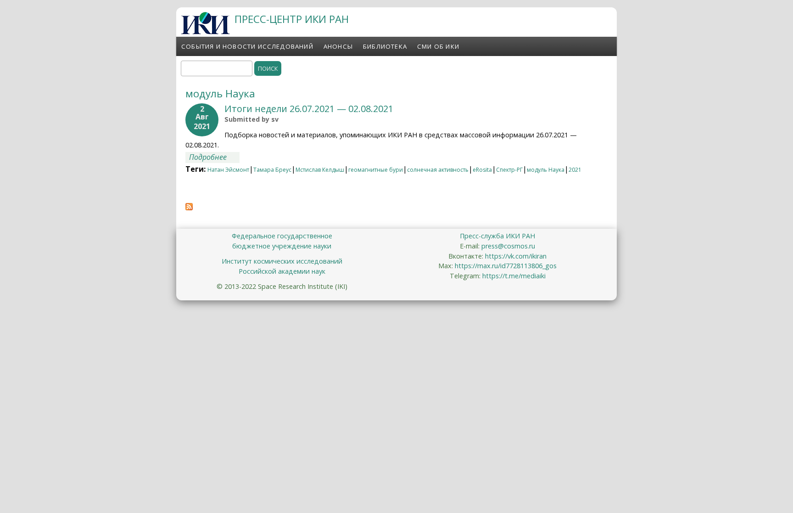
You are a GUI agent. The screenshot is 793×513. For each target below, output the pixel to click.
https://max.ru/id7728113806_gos (506, 265)
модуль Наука (545, 170)
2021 (575, 170)
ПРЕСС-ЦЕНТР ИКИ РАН (292, 19)
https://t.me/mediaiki (514, 275)
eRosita (482, 170)
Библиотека (385, 46)
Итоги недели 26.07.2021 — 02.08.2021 (308, 108)
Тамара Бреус (272, 170)
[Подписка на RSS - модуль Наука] (189, 208)
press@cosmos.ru (508, 246)
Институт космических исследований (282, 261)
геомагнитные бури (375, 170)
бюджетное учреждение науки (281, 246)
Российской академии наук (282, 271)
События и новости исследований (247, 46)
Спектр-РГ (509, 170)
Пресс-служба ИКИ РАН (497, 235)
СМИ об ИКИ (438, 46)
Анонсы (338, 46)
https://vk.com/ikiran (516, 256)
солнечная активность (438, 170)
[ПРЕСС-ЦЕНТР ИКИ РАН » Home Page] (205, 32)
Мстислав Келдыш (320, 170)
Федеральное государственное (282, 235)
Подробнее (214, 157)
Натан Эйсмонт (228, 170)
